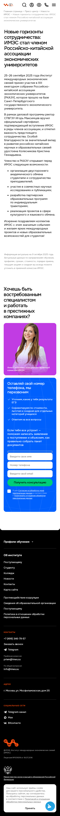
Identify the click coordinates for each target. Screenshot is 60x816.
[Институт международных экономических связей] (9, 5)
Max (10, 717)
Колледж (9, 573)
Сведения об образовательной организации (30, 603)
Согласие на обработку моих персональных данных (28, 491)
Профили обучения (16, 541)
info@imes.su (11, 669)
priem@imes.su (12, 659)
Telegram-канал (17, 712)
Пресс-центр (31, 11)
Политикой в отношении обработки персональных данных (29, 496)
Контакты (9, 584)
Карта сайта (11, 589)
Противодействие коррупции (21, 597)
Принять (30, 808)
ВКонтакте (14, 723)
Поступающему (13, 562)
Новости (9, 578)
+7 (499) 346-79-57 (15, 638)
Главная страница (13, 11)
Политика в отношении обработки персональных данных (24, 616)
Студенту (9, 567)
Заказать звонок (13, 644)
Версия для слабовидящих (39, 4)
